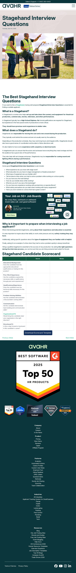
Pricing (38, 439)
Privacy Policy (23, 566)
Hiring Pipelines (38, 472)
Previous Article (7, 338)
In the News (38, 432)
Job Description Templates (38, 551)
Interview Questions (38, 548)
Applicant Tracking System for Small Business (38, 499)
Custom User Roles (38, 468)
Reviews (38, 443)
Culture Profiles (38, 466)
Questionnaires (38, 477)
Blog (38, 531)
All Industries (38, 497)
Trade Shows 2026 (38, 557)
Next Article (70, 338)
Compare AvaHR (38, 555)
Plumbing (38, 515)
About (38, 428)
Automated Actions (38, 463)
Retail (38, 517)
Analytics (38, 461)
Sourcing (38, 483)
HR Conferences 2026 (38, 544)
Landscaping (38, 508)
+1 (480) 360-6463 (44, 1)
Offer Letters (38, 474)
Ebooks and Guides (38, 535)
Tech (38, 519)
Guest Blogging (38, 540)
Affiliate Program (38, 448)
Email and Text (38, 470)
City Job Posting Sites (38, 533)
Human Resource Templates (38, 546)
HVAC (38, 506)
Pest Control (38, 512)
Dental (38, 501)
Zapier (38, 446)
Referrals (38, 479)
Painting (38, 510)
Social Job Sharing (38, 481)
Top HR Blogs (38, 553)
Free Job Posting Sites (38, 537)
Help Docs (38, 542)
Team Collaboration (38, 486)
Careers (38, 430)
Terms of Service (10, 566)
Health (38, 504)
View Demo (38, 441)
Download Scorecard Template (38, 333)
